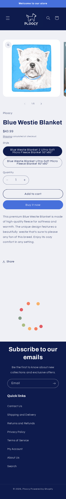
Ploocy (26, 489)
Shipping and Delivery (21, 414)
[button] (7, 18)
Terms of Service (18, 440)
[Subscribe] (54, 383)
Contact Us (14, 406)
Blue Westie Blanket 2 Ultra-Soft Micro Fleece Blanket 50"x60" (32, 151)
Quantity (8, 172)
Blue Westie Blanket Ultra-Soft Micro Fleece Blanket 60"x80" (32, 162)
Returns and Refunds (21, 423)
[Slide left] (25, 104)
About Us (13, 457)
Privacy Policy (16, 432)
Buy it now (33, 204)
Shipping (7, 136)
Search (12, 466)
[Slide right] (41, 104)
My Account (15, 449)
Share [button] (10, 261)
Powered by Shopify (42, 489)
